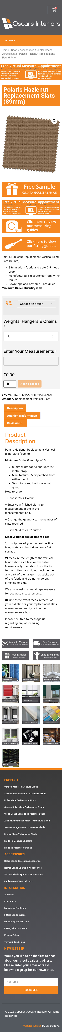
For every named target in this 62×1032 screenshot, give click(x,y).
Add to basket (29, 383)
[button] (54, 121)
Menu (12, 40)
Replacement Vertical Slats (32, 399)
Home (5, 50)
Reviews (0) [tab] (15, 423)
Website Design (32, 1025)
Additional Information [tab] (22, 415)
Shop (14, 50)
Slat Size (9, 303)
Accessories (27, 50)
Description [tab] (15, 408)
